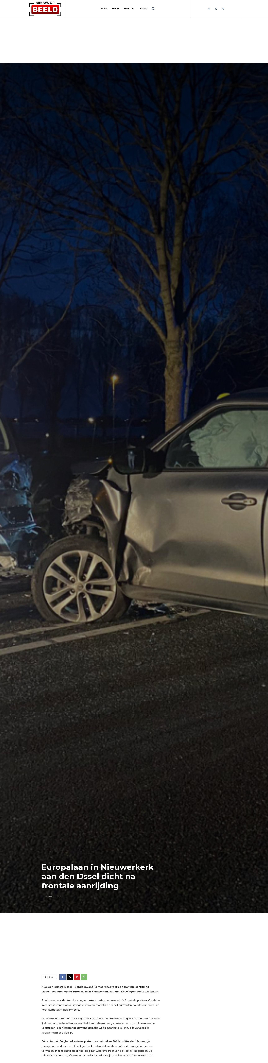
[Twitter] (216, 9)
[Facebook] (209, 9)
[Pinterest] (77, 977)
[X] (70, 977)
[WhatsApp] (84, 977)
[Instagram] (223, 9)
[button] (153, 8)
